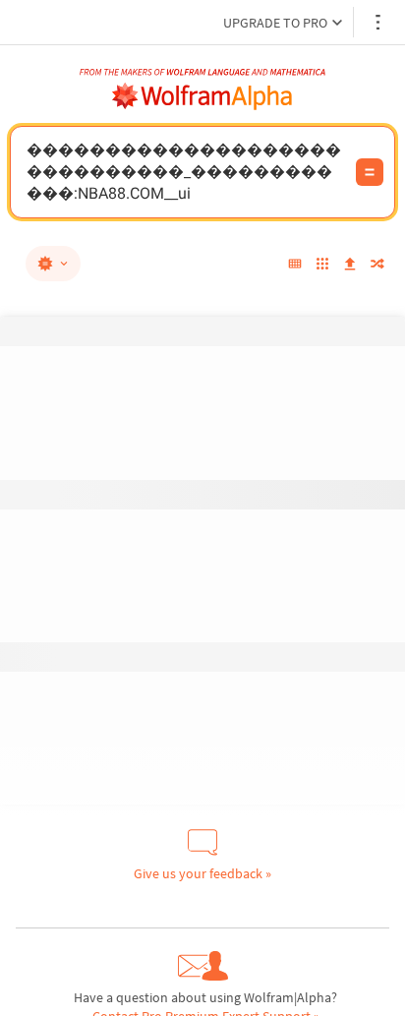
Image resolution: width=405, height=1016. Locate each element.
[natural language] (53, 263)
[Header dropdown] (379, 22)
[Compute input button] (369, 172)
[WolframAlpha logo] (202, 96)
